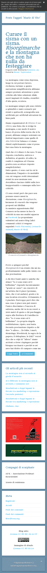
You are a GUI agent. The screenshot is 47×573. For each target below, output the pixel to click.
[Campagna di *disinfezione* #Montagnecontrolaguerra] (23, 450)
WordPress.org (13, 518)
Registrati (10, 501)
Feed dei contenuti (14, 510)
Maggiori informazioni (26, 9)
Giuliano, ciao (12, 406)
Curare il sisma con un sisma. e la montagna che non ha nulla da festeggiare (23, 50)
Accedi (9, 505)
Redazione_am (33, 70)
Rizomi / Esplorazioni (22, 72)
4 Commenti (27, 354)
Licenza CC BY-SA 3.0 (23, 548)
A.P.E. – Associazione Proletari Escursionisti (20, 475)
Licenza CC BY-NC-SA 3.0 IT (23, 534)
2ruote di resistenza (15, 482)
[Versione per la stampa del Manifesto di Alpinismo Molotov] (23, 430)
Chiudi (44, 2)
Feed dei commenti (15, 514)
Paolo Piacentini (23, 226)
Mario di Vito (20, 229)
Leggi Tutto (12, 354)
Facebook (12, 217)
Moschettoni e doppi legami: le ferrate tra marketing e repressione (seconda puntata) (22, 391)
